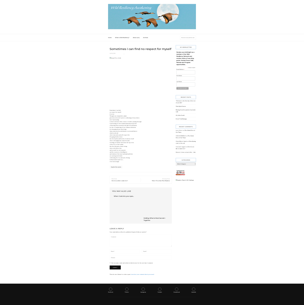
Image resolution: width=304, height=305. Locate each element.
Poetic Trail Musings (181, 119)
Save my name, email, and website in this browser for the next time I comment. (132, 263)
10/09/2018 (112, 53)
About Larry (136, 37)
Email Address (180, 69)
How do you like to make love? (120, 179)
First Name (179, 75)
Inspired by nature (116, 167)
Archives (145, 37)
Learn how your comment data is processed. (142, 274)
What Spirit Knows (181, 106)
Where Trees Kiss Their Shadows (161, 179)
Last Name (179, 81)
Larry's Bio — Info (191, 152)
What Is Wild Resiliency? (122, 37)
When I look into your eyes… (124, 196)
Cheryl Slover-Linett (181, 141)
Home (110, 37)
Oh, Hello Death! (180, 115)
